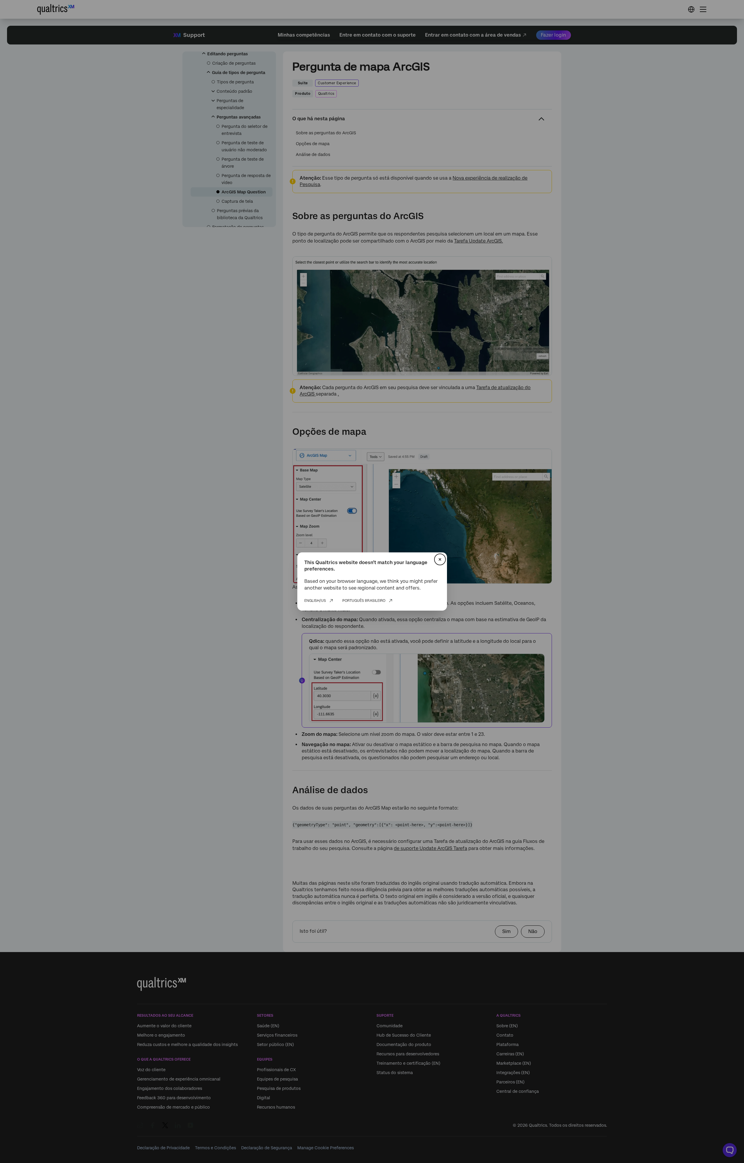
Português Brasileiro (363, 601)
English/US (315, 601)
